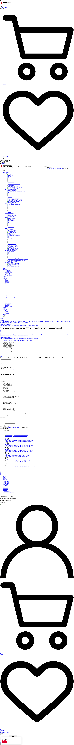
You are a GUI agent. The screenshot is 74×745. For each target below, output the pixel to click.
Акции (4, 268)
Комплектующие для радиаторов (6, 325)
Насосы (6, 217)
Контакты (4, 283)
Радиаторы (7, 289)
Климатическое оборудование (10, 238)
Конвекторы (7, 209)
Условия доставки (8, 271)
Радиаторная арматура (17, 325)
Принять (4, 742)
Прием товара (7, 274)
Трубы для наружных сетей (10, 255)
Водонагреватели (8, 183)
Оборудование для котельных (10, 189)
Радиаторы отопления (9, 203)
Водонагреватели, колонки (8, 321)
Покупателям (2, 473)
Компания (2, 472)
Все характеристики (4, 372)
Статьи (4, 277)
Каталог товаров (6, 172)
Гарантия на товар (8, 272)
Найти (4, 316)
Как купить (5, 269)
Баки (6, 228)
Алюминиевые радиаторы (33, 325)
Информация (2, 474)
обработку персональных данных (13, 427)
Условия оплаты (8, 270)
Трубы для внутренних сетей (10, 240)
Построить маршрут (30, 378)
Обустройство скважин (9, 262)
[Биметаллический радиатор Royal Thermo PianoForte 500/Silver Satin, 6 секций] (17, 340)
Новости (6, 279)
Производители (5, 276)
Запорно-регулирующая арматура (11, 250)
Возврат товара (7, 273)
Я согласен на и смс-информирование (15, 427)
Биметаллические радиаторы (5, 330)
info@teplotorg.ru (4, 163)
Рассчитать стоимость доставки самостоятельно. (28, 377)
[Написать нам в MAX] (48, 168)
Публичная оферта (8, 275)
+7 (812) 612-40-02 (3, 7)
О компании (5, 278)
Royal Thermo (13, 369)
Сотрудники (7, 282)
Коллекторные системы (9, 213)
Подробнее (7, 439)
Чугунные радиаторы (25, 325)
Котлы (6, 173)
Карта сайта (5, 490)
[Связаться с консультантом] (0, 744)
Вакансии (6, 280)
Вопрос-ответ (7, 281)
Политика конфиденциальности (8, 492)
